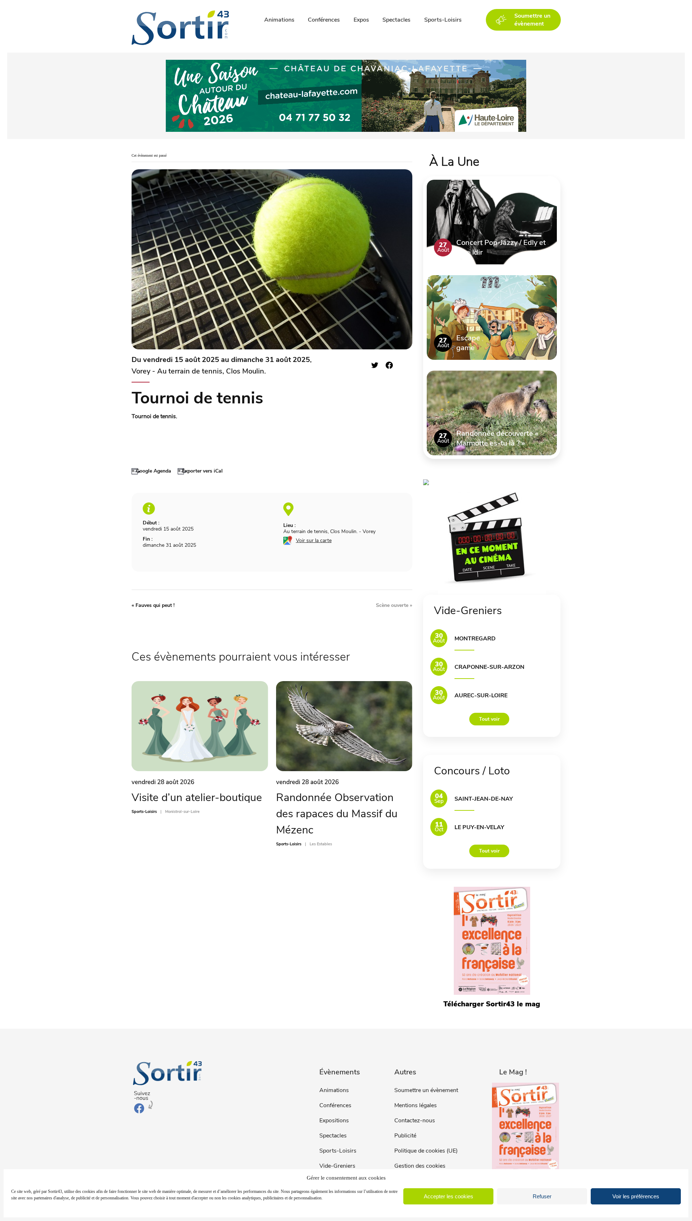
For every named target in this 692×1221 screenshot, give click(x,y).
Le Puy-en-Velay (479, 827)
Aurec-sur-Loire (480, 695)
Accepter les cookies (448, 1196)
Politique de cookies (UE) (426, 1151)
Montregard (475, 639)
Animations (279, 20)
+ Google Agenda (151, 471)
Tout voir (489, 719)
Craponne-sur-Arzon (489, 667)
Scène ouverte (394, 605)
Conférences (324, 20)
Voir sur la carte (314, 540)
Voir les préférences (635, 1196)
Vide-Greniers (337, 1166)
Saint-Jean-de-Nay (483, 799)
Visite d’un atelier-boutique (197, 797)
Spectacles (396, 20)
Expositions (334, 1120)
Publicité (405, 1136)
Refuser (542, 1196)
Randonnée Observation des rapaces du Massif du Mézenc (337, 813)
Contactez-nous (414, 1120)
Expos (361, 20)
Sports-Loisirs (443, 20)
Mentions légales (415, 1105)
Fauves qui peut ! (153, 605)
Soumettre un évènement (426, 1090)
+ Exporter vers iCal (200, 471)
